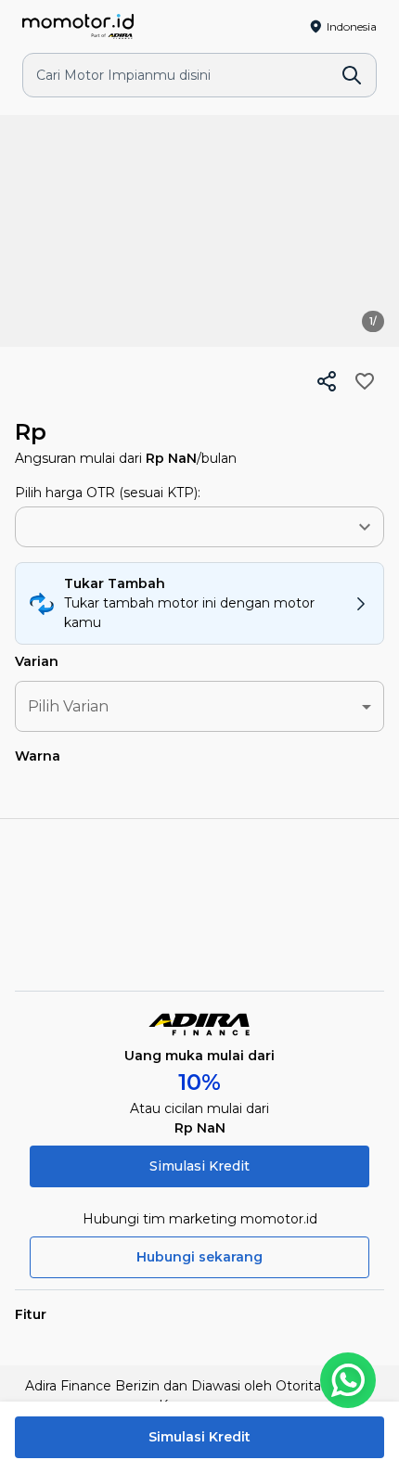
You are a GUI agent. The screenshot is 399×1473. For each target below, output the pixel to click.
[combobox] (167, 527)
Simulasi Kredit (199, 1166)
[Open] (365, 527)
